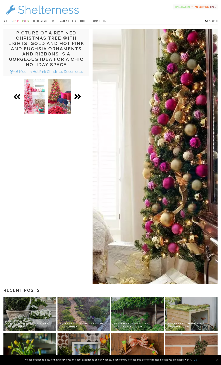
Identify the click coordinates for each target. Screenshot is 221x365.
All (5, 21)
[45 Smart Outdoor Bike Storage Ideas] (191, 314)
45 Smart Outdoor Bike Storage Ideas (186, 325)
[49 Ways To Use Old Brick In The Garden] (83, 314)
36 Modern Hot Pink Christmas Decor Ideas (48, 72)
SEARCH (213, 21)
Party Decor (99, 21)
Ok (195, 359)
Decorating (40, 21)
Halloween (182, 7)
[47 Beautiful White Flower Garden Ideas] (29, 314)
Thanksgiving (200, 7)
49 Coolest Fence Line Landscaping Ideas (131, 325)
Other (83, 21)
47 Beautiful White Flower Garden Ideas (27, 325)
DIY (52, 21)
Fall (213, 7)
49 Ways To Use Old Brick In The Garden (81, 325)
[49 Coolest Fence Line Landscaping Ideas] (137, 314)
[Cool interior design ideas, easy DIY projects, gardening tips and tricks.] (42, 16)
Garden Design (67, 21)
